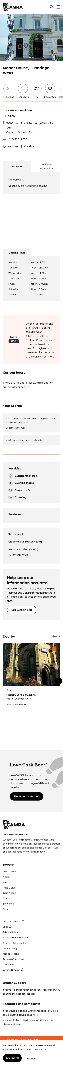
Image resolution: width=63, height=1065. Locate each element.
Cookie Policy (10, 948)
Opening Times (17, 252)
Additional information (46, 166)
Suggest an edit (21, 609)
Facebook (30, 146)
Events (6, 898)
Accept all (12, 1057)
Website (13, 146)
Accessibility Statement (16, 937)
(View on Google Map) (20, 132)
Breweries (8, 903)
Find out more (46, 356)
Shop (6, 926)
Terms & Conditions (13, 959)
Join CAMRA (10, 871)
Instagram (30, 185)
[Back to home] (13, 7)
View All (56, 636)
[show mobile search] (51, 6)
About (6, 876)
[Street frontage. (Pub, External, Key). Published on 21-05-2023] (31, 685)
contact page (15, 851)
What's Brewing (12, 969)
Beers (6, 908)
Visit (5, 882)
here (33, 993)
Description (16, 166)
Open (11, 116)
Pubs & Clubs (10, 887)
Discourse (8, 964)
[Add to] (54, 648)
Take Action (9, 892)
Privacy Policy (10, 932)
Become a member (16, 427)
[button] (58, 680)
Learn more (39, 1049)
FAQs (55, 847)
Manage (31, 1058)
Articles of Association (15, 942)
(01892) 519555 (17, 139)
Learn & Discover (12, 921)
